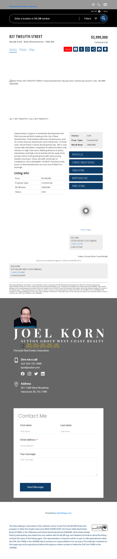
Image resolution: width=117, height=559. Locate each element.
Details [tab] (13, 49)
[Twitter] (37, 374)
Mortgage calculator (87, 178)
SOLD (106, 11)
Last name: (66, 425)
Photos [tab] (23, 49)
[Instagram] (31, 374)
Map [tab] (31, 49)
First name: (26, 425)
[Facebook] (24, 374)
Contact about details (83, 162)
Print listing (78, 186)
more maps (86, 229)
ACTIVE (94, 11)
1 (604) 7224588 (77, 243)
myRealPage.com (63, 513)
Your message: (28, 454)
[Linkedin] (44, 374)
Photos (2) (77, 154)
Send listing (78, 170)
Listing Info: (21, 173)
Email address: (28, 439)
